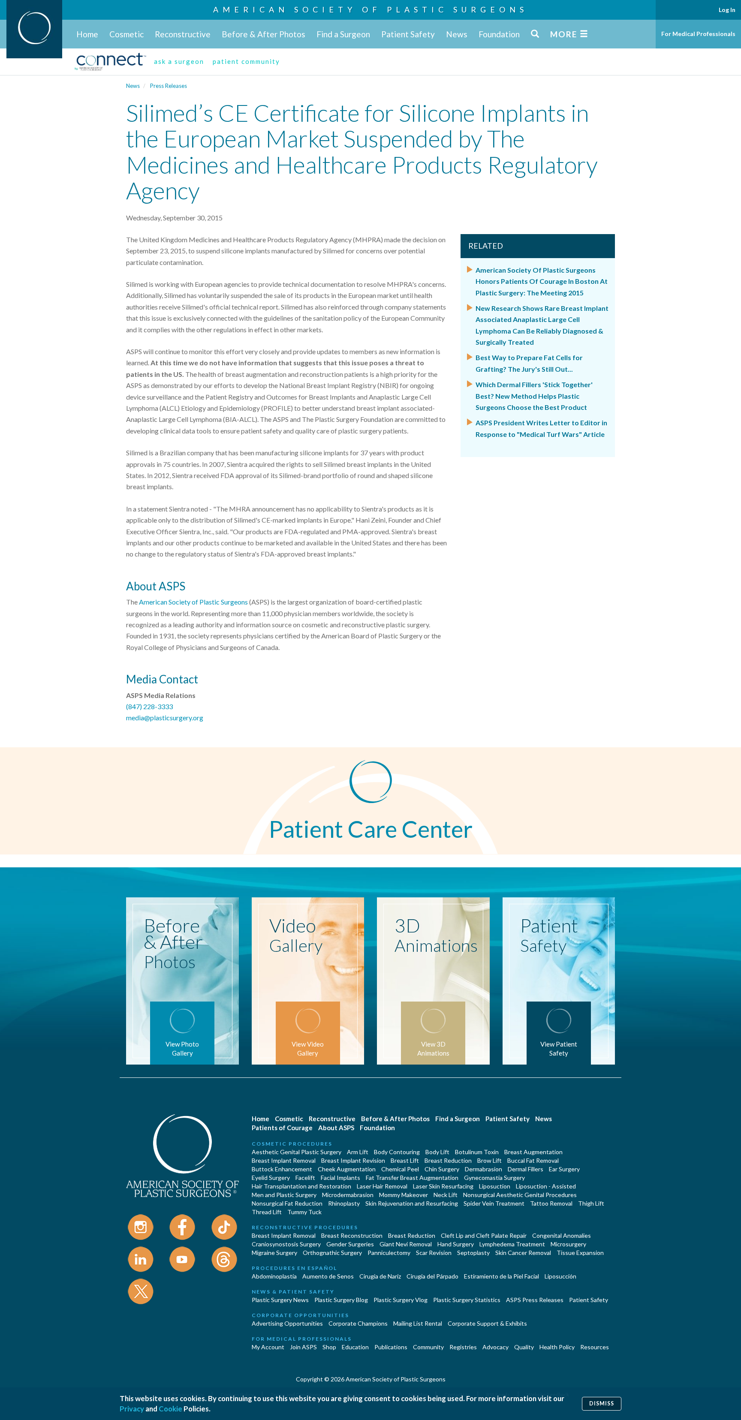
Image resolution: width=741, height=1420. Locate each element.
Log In (727, 9)
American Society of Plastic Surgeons (370, 9)
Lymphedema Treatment (512, 1244)
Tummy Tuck (304, 1211)
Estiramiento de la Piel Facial (501, 1276)
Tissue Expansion (580, 1252)
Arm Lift (357, 1151)
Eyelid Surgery (271, 1177)
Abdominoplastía (274, 1276)
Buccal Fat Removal (533, 1160)
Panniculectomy (388, 1252)
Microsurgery (568, 1244)
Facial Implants (340, 1177)
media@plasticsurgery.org (164, 717)
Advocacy (495, 1347)
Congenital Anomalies (561, 1235)
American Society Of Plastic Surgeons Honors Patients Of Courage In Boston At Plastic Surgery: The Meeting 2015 (542, 281)
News (456, 34)
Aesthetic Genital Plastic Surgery (296, 1151)
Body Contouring (397, 1151)
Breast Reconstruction (352, 1235)
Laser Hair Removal (382, 1186)
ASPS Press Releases (534, 1299)
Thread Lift (267, 1211)
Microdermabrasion (348, 1194)
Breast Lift (405, 1160)
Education (355, 1347)
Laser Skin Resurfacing (443, 1186)
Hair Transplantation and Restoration (301, 1186)
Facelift (305, 1177)
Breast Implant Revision (353, 1160)
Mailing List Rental (417, 1323)
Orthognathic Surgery (332, 1252)
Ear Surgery (564, 1169)
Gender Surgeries (350, 1244)
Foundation (499, 34)
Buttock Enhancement (282, 1169)
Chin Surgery (442, 1169)
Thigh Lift (591, 1203)
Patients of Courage (282, 1127)
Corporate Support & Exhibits (487, 1323)
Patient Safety (408, 34)
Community (428, 1347)
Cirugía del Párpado (432, 1276)
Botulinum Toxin (477, 1151)
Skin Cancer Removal (523, 1252)
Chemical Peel (400, 1169)
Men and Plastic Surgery (284, 1194)
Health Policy (557, 1347)
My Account (268, 1347)
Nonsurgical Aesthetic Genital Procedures (520, 1194)
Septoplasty (473, 1252)
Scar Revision (434, 1252)
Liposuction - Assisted (546, 1186)
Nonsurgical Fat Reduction (287, 1203)
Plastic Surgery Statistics (466, 1299)
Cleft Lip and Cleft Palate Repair (484, 1235)
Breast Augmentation (533, 1151)
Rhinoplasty (344, 1203)
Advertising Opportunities (287, 1323)
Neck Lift (446, 1194)
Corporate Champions (358, 1323)
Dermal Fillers (525, 1169)
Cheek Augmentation (347, 1169)
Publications (390, 1347)
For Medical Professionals (698, 33)
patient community (246, 61)
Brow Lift (489, 1160)
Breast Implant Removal (284, 1160)
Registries (463, 1347)
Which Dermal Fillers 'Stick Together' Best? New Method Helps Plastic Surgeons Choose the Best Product (534, 395)
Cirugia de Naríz (380, 1276)
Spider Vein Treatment (494, 1203)
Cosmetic (126, 34)
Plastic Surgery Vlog (401, 1299)
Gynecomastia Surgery (494, 1177)
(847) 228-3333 (149, 706)
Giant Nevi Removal (406, 1244)
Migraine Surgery (274, 1252)
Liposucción (560, 1276)
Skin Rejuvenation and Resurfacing (411, 1203)
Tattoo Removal (551, 1203)
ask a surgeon (179, 61)
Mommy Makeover (403, 1194)
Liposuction (494, 1186)
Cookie (170, 1408)
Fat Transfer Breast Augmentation (412, 1177)
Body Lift (437, 1151)
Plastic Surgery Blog (341, 1299)
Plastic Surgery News (280, 1299)
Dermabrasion (483, 1169)
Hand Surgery (455, 1244)
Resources (594, 1347)
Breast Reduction (448, 1160)
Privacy (132, 1408)
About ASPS (336, 1127)
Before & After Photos (263, 34)
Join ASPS (303, 1347)
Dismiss (601, 1403)
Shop (329, 1347)
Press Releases (168, 85)
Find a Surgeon (343, 34)
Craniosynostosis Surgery (286, 1244)
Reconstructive (183, 34)
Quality (524, 1347)
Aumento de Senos (328, 1276)
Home (87, 34)
